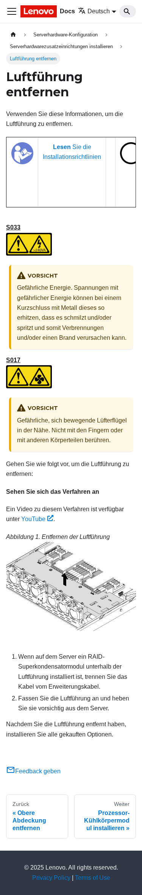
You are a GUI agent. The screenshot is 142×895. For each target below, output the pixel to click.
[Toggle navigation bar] (11, 11)
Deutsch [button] (98, 11)
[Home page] (13, 35)
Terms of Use (92, 878)
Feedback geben (38, 771)
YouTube (33, 519)
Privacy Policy (51, 878)
